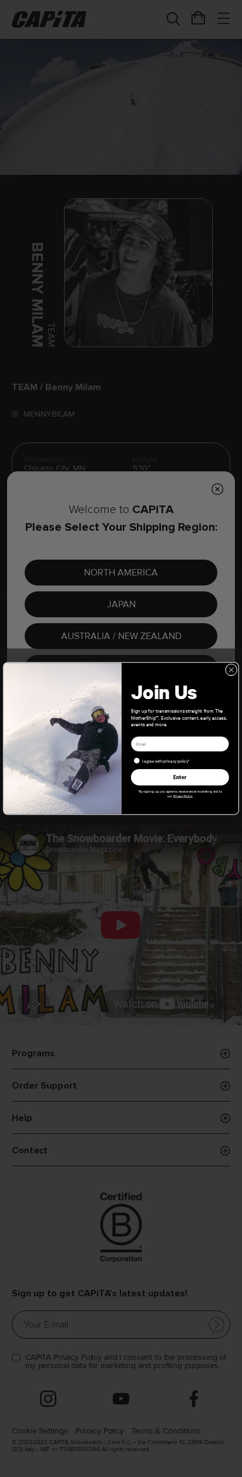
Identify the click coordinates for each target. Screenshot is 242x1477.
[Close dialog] (231, 669)
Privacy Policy (183, 796)
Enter (180, 777)
